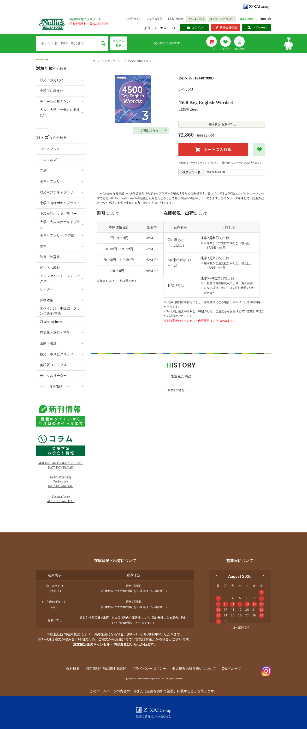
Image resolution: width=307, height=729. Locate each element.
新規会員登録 (228, 27)
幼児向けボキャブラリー (58, 192)
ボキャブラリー (114, 61)
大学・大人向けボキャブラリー (60, 224)
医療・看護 (48, 343)
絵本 (43, 246)
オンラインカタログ (222, 18)
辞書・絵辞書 (50, 257)
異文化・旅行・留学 (55, 332)
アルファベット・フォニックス (60, 278)
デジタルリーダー (53, 376)
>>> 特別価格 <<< (55, 386)
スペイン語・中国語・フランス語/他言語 (60, 311)
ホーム (96, 61)
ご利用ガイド (133, 18)
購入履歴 (239, 49)
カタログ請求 (196, 18)
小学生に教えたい (53, 91)
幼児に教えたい (51, 80)
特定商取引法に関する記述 (106, 668)
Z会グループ (231, 668)
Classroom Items (51, 322)
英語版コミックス (53, 365)
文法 (43, 170)
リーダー (46, 289)
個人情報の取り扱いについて (194, 668)
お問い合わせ (175, 18)
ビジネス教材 (50, 268)
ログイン (197, 27)
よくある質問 (154, 18)
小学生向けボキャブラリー (60, 203)
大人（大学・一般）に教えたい (60, 112)
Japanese (246, 18)
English (265, 18)
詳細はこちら (150, 130)
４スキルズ (48, 160)
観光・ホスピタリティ (56, 354)
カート (211, 49)
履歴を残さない (177, 390)
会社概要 (73, 668)
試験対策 (46, 300)
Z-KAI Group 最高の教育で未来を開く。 (153, 713)
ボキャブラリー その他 (57, 235)
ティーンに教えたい (55, 101)
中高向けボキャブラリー (142, 61)
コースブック (50, 149)
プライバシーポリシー (149, 668)
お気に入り (225, 49)
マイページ (259, 27)
